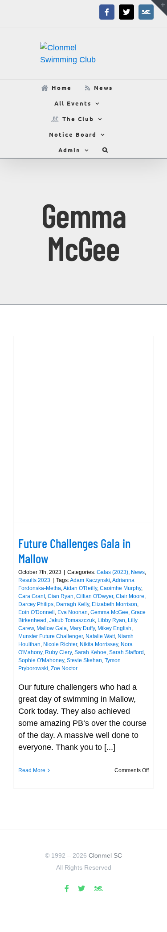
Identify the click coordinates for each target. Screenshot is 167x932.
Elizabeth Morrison (114, 604)
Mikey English (114, 628)
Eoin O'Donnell (36, 612)
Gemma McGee (109, 612)
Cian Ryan (60, 596)
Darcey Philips (35, 604)
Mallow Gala (52, 628)
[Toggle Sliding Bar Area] (159, 8)
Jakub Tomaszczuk (72, 620)
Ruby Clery (58, 652)
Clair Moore (130, 596)
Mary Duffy (82, 628)
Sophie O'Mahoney (41, 660)
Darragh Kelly (72, 604)
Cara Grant (31, 596)
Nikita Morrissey (99, 644)
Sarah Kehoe (90, 652)
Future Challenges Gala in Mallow (74, 550)
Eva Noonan (72, 612)
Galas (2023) (112, 572)
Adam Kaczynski (90, 580)
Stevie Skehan (84, 660)
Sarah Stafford (126, 652)
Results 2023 (34, 580)
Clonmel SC (105, 855)
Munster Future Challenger (50, 636)
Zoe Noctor (64, 668)
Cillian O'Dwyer (94, 596)
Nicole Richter (60, 644)
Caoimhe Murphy (120, 588)
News (138, 572)
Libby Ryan (111, 620)
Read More (31, 770)
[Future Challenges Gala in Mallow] (83, 429)
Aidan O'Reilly (80, 588)
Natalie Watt (100, 636)
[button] (105, 150)
